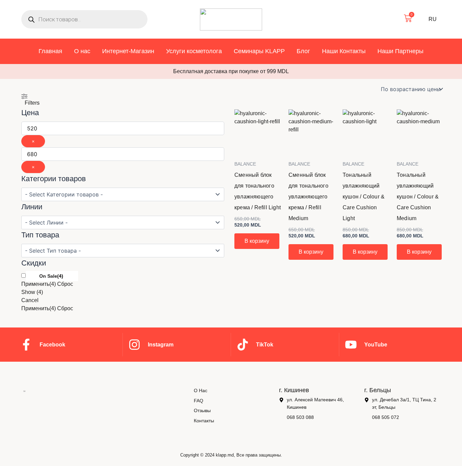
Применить (38, 284)
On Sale (48, 276)
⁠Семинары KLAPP (259, 51)
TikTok (264, 344)
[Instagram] (134, 344)
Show (32, 292)
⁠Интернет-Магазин (128, 51)
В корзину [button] (257, 241)
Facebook (52, 344)
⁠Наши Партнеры (400, 51)
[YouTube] (351, 344)
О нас (82, 51)
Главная (50, 51)
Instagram (161, 344)
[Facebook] (26, 344)
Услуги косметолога (194, 51)
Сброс (65, 284)
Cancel (30, 300)
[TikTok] (242, 344)
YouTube (375, 344)
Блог (303, 51)
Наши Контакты (344, 51)
